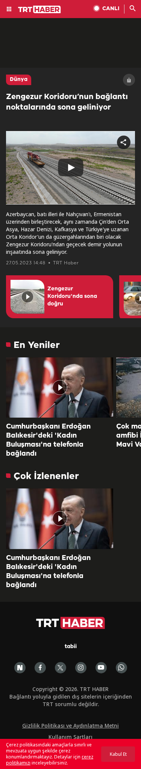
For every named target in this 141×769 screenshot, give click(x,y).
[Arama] (132, 9)
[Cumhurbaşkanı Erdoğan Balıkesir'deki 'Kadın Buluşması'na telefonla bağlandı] (59, 387)
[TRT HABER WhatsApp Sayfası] (121, 667)
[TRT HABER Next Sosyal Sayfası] (20, 667)
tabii (71, 647)
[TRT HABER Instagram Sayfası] (80, 667)
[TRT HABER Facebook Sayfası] (40, 667)
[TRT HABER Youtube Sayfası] (101, 667)
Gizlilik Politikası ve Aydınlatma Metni (70, 725)
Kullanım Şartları (70, 736)
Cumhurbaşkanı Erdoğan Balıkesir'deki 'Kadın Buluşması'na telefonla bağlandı (48, 440)
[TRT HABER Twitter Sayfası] (60, 667)
